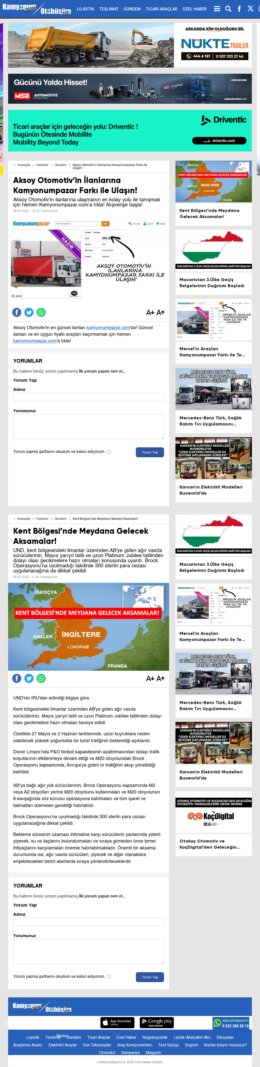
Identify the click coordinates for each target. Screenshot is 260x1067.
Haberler (42, 165)
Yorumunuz (24, 410)
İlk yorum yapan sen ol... (102, 371)
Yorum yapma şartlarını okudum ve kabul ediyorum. (59, 452)
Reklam (44, 1023)
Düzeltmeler (84, 1023)
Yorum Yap (150, 452)
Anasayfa (23, 165)
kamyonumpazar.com (108, 328)
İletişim (26, 1023)
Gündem (61, 165)
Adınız (19, 389)
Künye (9, 1023)
